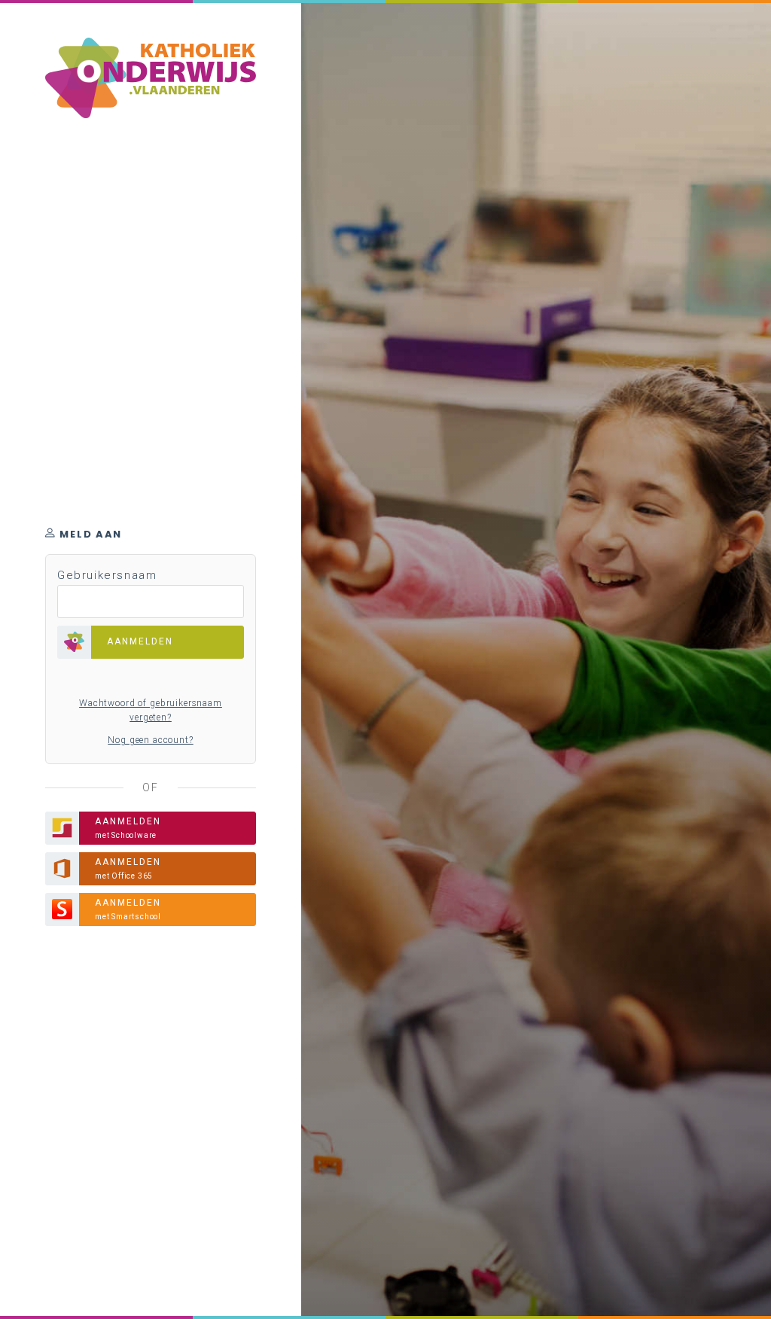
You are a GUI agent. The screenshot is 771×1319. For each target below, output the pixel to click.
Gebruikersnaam (107, 575)
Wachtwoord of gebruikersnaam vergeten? (150, 710)
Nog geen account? (150, 740)
